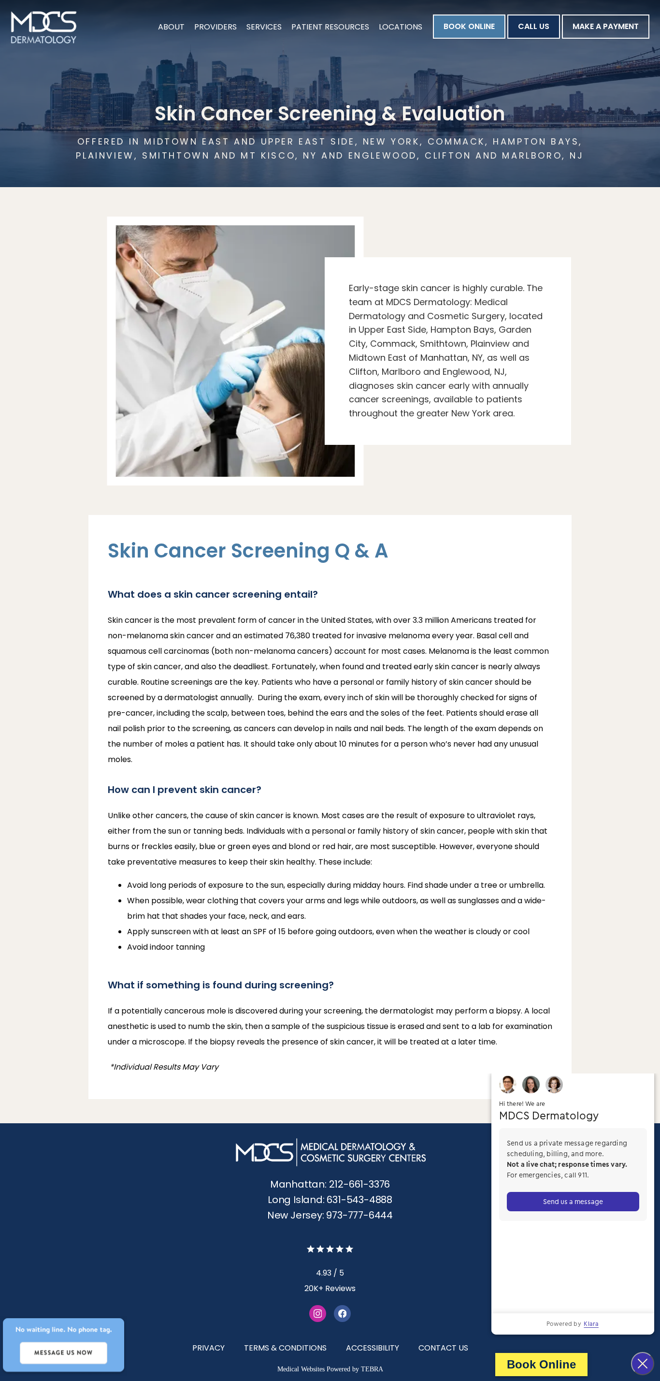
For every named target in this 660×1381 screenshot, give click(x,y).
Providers (215, 26)
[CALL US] (533, 37)
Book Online (541, 1364)
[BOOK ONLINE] (469, 37)
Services (264, 26)
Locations (400, 26)
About (171, 26)
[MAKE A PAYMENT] (605, 37)
